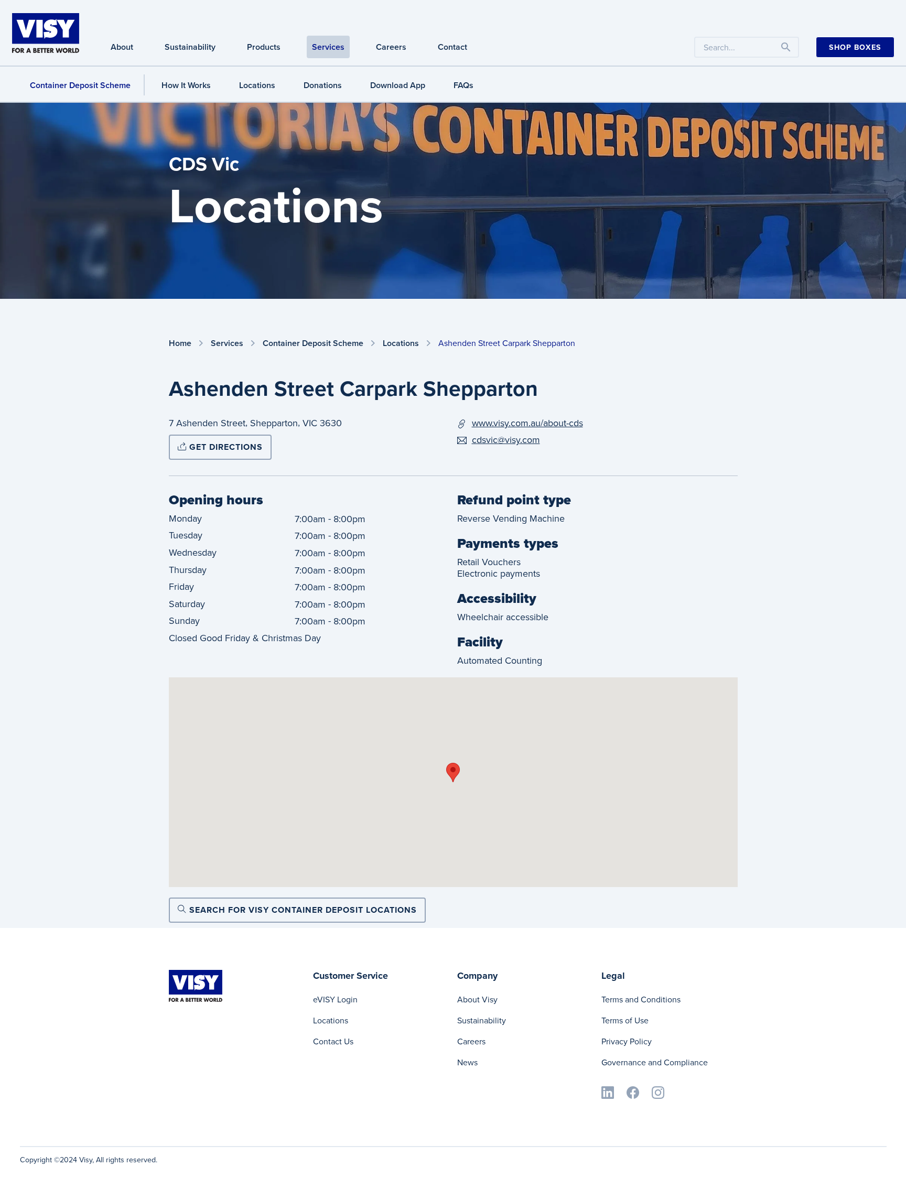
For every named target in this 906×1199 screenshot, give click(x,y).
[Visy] (45, 32)
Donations (323, 85)
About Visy (477, 999)
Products (264, 47)
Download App (397, 85)
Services (328, 47)
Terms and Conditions (641, 999)
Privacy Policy (626, 1041)
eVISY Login (335, 999)
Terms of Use (625, 1020)
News (467, 1062)
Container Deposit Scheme (80, 85)
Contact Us (333, 1041)
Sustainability (190, 47)
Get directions (225, 447)
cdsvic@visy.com (506, 440)
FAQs (463, 85)
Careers (391, 47)
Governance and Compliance (654, 1062)
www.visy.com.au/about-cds (527, 423)
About (122, 47)
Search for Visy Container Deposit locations (302, 910)
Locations (257, 85)
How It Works (186, 85)
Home (180, 343)
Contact (452, 47)
